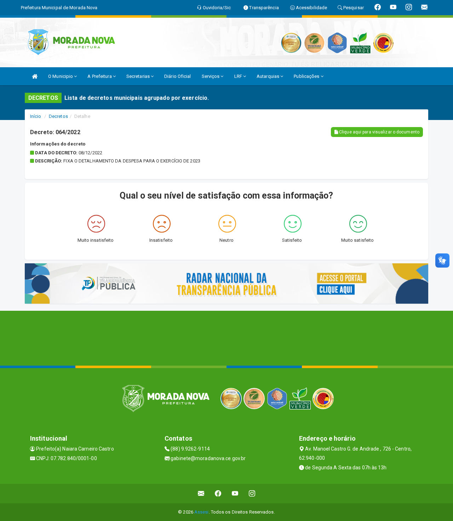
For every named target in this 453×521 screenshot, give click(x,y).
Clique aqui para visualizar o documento (378, 132)
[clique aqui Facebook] (218, 493)
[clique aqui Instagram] (252, 493)
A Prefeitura (100, 76)
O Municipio (61, 76)
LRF (238, 76)
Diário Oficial (177, 76)
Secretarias (138, 76)
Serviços (211, 76)
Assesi (201, 512)
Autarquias (268, 76)
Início (35, 116)
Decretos (58, 116)
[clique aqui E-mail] (201, 493)
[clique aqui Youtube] (235, 493)
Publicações (307, 76)
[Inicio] (34, 76)
